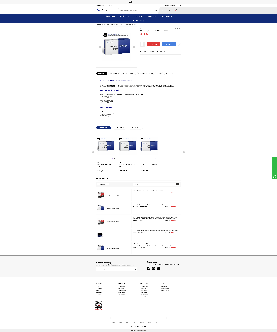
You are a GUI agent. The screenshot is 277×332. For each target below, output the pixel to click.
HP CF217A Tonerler (143, 290)
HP (140, 28)
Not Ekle (167, 51)
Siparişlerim (172, 5)
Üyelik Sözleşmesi (121, 286)
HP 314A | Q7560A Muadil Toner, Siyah (105, 165)
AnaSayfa (167, 5)
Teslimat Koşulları (121, 292)
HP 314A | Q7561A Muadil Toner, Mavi (127, 165)
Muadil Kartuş (138, 21)
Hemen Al (169, 44)
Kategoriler (179, 5)
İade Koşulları (141, 73)
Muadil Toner (124, 16)
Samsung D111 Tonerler (144, 294)
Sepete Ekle (153, 44)
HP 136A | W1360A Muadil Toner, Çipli (112, 195)
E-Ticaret (134, 330)
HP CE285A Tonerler (143, 292)
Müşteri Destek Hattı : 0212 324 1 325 (105, 5)
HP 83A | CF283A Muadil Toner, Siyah (112, 208)
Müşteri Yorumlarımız (165, 288)
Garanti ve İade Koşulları (122, 290)
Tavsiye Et (151, 51)
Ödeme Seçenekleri (114, 73)
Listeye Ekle (143, 51)
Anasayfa (99, 24)
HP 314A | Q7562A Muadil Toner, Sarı (149, 165)
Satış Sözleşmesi (121, 288)
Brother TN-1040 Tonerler (144, 298)
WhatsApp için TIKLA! (165, 290)
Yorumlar (124, 73)
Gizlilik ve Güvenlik (121, 294)
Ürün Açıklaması (101, 73)
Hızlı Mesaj (159, 73)
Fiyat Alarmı (159, 51)
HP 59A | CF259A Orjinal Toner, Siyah (112, 234)
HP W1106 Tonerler (143, 296)
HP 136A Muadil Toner (144, 286)
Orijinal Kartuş (166, 16)
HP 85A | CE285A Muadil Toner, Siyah (112, 248)
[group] (116, 46)
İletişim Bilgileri (164, 286)
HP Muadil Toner (114, 24)
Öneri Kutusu (168, 73)
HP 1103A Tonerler (143, 288)
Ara (177, 184)
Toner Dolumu (138, 16)
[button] (100, 47)
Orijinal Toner (110, 16)
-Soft (132, 330)
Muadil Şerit (152, 16)
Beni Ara (151, 73)
